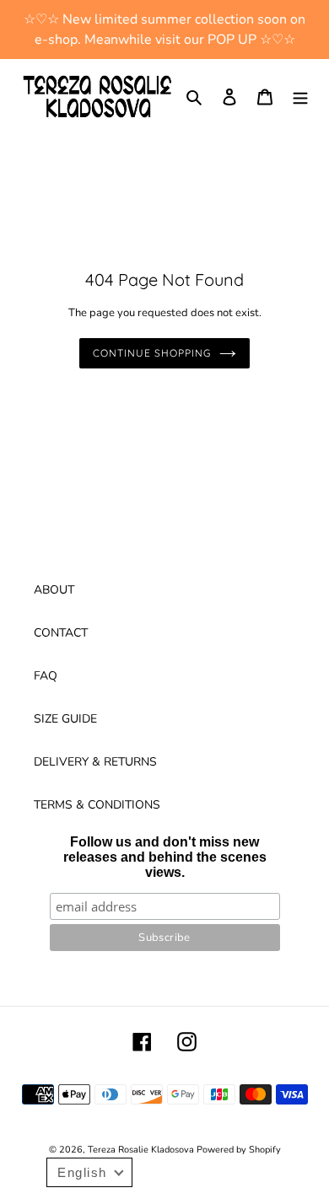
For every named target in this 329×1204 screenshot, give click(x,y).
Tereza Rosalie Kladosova (142, 1149)
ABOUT (54, 590)
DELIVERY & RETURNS (95, 762)
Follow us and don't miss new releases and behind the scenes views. (165, 857)
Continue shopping (151, 353)
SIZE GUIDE (65, 719)
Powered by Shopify (239, 1149)
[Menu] (300, 97)
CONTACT (61, 633)
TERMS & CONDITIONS (97, 805)
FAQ (45, 676)
